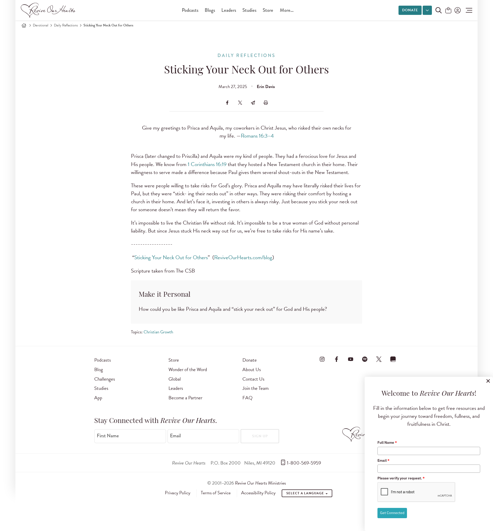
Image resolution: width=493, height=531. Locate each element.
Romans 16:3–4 (257, 136)
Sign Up (260, 436)
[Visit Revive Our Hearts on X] (379, 359)
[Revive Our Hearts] (49, 10)
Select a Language (305, 493)
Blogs (210, 10)
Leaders (228, 10)
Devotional (40, 25)
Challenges (104, 379)
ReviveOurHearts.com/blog (243, 257)
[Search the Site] (438, 10)
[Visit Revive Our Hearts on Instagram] (322, 359)
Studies (249, 10)
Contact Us (253, 379)
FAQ (247, 397)
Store (268, 10)
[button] (467, 10)
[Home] (24, 25)
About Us (251, 369)
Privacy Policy (177, 492)
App (98, 397)
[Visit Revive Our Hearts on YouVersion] (393, 359)
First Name (108, 435)
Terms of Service (216, 492)
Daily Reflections (66, 25)
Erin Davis (266, 86)
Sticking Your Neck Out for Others (171, 257)
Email (175, 435)
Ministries (260, 482)
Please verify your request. (401, 478)
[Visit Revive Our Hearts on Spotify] (364, 359)
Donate (410, 10)
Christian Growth (158, 332)
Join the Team (255, 388)
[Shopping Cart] (448, 10)
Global (174, 379)
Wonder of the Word (187, 369)
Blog (98, 369)
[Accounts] (457, 10)
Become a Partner (185, 397)
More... (286, 10)
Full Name (387, 442)
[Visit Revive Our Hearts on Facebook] (336, 359)
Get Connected (392, 512)
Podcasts (190, 10)
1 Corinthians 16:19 (207, 164)
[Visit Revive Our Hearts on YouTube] (350, 359)
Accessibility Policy (258, 492)
